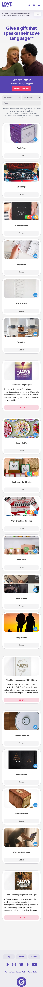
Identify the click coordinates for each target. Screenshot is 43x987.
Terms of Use (10, 972)
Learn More (26, 15)
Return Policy (33, 972)
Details (21, 156)
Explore (21, 407)
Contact (34, 957)
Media (21, 957)
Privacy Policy (21, 972)
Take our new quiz (21, 88)
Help (8, 957)
